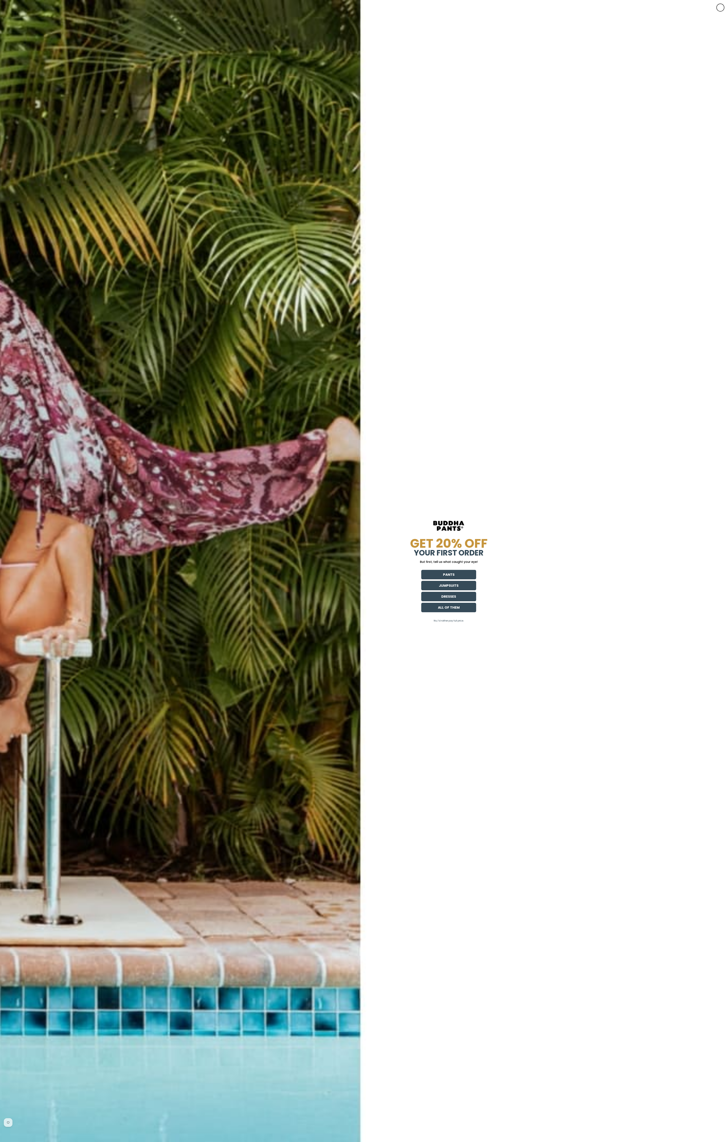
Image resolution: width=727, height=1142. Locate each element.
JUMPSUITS (449, 585)
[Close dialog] (720, 7)
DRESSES (448, 596)
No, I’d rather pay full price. (449, 620)
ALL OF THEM (449, 607)
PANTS (449, 574)
